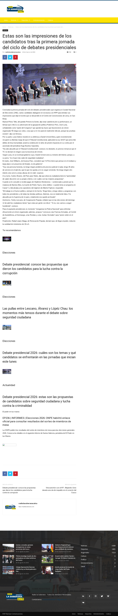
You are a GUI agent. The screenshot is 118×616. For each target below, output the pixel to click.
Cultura (50, 20)
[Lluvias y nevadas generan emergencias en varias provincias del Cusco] (8, 548)
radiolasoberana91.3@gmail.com (54, 599)
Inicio (4, 27)
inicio (6, 20)
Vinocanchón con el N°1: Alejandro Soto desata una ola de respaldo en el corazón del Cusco (59, 490)
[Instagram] (95, 596)
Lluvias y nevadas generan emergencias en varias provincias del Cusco (24, 547)
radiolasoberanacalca (13, 52)
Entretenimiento (39, 20)
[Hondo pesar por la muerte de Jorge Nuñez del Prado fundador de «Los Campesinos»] (47, 570)
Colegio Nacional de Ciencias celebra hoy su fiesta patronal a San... (26, 569)
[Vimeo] (108, 596)
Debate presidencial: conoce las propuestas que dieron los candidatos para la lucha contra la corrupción (35, 269)
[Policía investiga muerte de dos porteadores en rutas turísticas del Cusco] (8, 559)
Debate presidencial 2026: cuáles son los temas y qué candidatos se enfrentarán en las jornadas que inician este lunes (39, 357)
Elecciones (9, 252)
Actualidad (9, 385)
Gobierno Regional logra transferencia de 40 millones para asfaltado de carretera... (64, 547)
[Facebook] (89, 596)
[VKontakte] (83, 602)
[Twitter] (102, 596)
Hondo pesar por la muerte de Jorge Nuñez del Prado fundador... (64, 569)
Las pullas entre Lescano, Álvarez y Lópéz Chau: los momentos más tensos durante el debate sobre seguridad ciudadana (38, 313)
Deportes (25, 20)
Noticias (13, 20)
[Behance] (83, 596)
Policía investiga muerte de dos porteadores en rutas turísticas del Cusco (26, 558)
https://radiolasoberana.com (26, 506)
